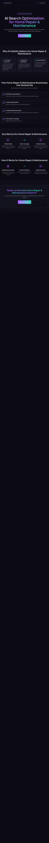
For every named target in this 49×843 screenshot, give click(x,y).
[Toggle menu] (37, 3)
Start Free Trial (24, 202)
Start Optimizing (24, 35)
